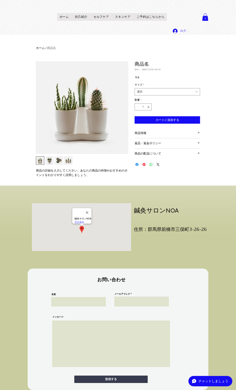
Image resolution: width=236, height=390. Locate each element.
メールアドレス (122, 294)
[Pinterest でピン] (144, 164)
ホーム (40, 48)
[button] (205, 17)
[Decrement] (137, 107)
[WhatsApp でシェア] (151, 164)
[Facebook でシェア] (137, 164)
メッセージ (57, 317)
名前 (53, 294)
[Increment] (148, 107)
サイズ (139, 85)
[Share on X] (158, 164)
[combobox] (167, 91)
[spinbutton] (143, 107)
